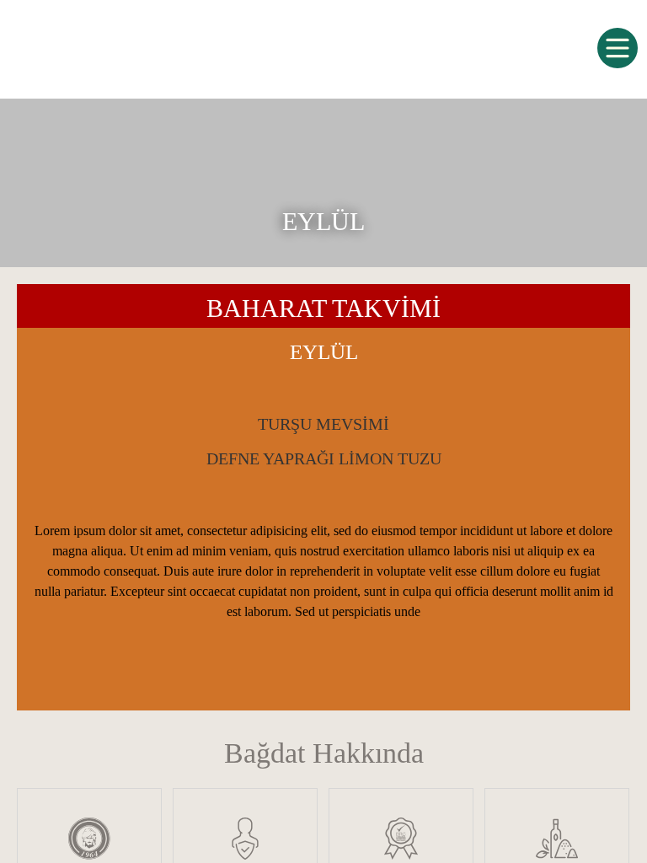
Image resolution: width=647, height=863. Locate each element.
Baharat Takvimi (323, 308)
